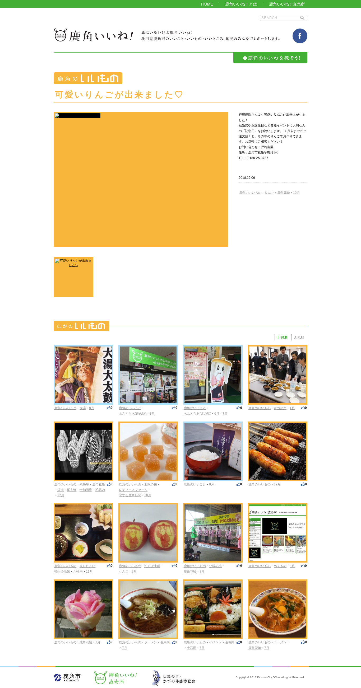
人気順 (299, 337)
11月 (89, 571)
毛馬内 (100, 490)
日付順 (282, 337)
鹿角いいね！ (93, 34)
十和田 (191, 648)
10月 (147, 495)
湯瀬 (60, 490)
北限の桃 (150, 484)
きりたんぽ (87, 566)
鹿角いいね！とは (241, 4)
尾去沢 (71, 490)
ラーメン (150, 642)
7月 (225, 413)
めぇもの (280, 566)
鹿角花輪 (283, 193)
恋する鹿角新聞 (130, 495)
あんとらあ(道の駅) (132, 413)
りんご (269, 193)
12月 (296, 193)
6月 (216, 413)
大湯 (83, 408)
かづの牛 (280, 408)
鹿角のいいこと (65, 408)
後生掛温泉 (62, 571)
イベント (215, 642)
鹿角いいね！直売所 (287, 4)
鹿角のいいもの (250, 193)
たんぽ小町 (152, 566)
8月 (91, 408)
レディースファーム (133, 490)
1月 (292, 408)
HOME (207, 4)
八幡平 (84, 484)
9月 (134, 571)
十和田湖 (86, 490)
